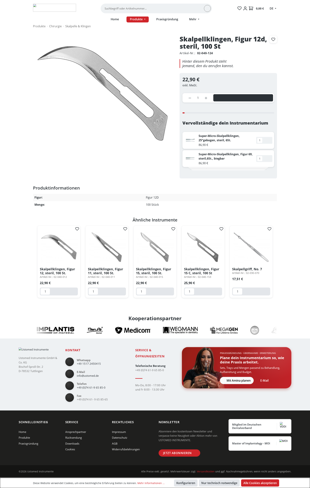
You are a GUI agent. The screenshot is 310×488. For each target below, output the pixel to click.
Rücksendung (73, 437)
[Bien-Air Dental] (86, 330)
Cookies (70, 449)
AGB (115, 443)
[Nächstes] (276, 262)
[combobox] (154, 8)
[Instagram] (59, 472)
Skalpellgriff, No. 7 (247, 269)
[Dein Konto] (245, 8)
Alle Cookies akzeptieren (260, 483)
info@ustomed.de (88, 375)
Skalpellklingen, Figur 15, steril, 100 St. (153, 271)
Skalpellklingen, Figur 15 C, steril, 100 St (201, 271)
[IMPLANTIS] (47, 330)
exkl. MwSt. (189, 85)
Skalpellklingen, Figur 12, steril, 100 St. (57, 271)
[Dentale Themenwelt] (272, 330)
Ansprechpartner (75, 432)
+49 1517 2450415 (89, 363)
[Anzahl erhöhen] (206, 98)
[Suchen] (207, 8)
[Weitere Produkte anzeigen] (231, 174)
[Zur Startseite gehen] (54, 8)
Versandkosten (206, 471)
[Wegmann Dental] (171, 330)
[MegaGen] (215, 330)
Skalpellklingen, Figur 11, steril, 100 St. (105, 271)
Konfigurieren (185, 483)
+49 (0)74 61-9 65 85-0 (91, 387)
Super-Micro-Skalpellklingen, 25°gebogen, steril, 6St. (219, 138)
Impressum (119, 432)
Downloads (72, 443)
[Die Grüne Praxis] (246, 330)
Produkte (24, 437)
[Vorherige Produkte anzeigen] (225, 174)
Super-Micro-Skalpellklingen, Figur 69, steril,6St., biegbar (226, 156)
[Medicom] (124, 330)
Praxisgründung (28, 443)
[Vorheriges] (34, 262)
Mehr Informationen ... (151, 483)
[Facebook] (65, 472)
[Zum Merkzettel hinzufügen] (273, 39)
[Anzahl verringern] (190, 98)
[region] (155, 261)
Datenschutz (119, 437)
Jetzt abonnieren (177, 453)
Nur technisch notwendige (219, 483)
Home (22, 432)
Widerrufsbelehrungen (126, 449)
